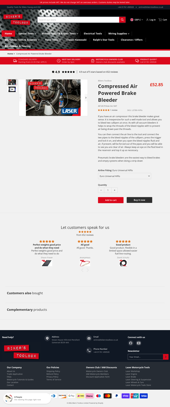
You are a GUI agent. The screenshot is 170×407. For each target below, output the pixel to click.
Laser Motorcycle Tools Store (138, 385)
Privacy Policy (52, 376)
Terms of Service (53, 379)
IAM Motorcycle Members (97, 374)
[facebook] (131, 343)
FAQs (9, 376)
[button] (104, 110)
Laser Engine (131, 374)
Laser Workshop (133, 371)
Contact (10, 385)
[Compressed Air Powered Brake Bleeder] (12, 82)
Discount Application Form (98, 376)
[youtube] (139, 343)
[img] (85, 231)
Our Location (12, 382)
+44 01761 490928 (126, 7)
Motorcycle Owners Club (97, 371)
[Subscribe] (166, 357)
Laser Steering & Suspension (138, 379)
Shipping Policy (53, 371)
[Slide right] (86, 97)
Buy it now (139, 200)
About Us (11, 371)
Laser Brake (131, 376)
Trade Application (15, 374)
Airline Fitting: (115, 170)
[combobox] (81, 20)
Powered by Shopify (96, 403)
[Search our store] (122, 20)
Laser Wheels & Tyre (135, 382)
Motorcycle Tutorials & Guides (20, 379)
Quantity (102, 184)
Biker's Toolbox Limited (80, 403)
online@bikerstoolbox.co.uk (151, 7)
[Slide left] (20, 97)
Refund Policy (52, 374)
